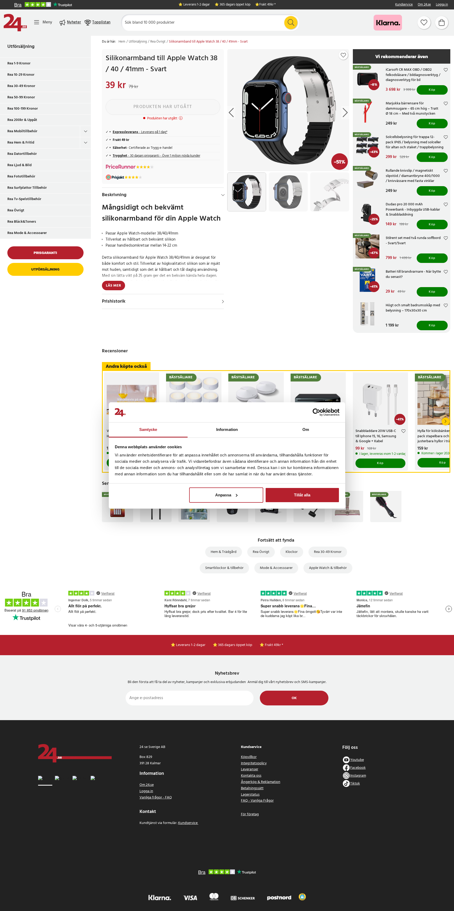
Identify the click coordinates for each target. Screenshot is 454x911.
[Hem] (15, 22)
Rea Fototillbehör (21, 177)
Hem (121, 41)
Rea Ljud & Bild (19, 165)
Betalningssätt (252, 788)
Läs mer (113, 286)
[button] (302, 897)
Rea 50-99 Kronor (21, 97)
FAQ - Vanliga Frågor (257, 801)
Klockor (292, 552)
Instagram (358, 776)
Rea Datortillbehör (22, 154)
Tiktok (355, 784)
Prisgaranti (45, 253)
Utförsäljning (20, 46)
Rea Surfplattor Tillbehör (27, 188)
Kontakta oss (251, 776)
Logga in (442, 4)
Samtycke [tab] (148, 429)
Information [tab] (227, 429)
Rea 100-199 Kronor (22, 109)
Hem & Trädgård (223, 552)
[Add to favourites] (343, 55)
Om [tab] (305, 429)
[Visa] (223, 301)
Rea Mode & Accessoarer (27, 233)
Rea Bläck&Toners (21, 222)
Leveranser (249, 769)
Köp (432, 90)
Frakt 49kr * (267, 4)
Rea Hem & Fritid (20, 143)
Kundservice (404, 4)
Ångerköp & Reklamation (260, 782)
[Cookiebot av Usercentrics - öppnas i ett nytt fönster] (316, 412)
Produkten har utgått (162, 106)
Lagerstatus (250, 795)
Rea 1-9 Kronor (18, 63)
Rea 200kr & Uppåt (22, 120)
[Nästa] (446, 421)
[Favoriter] (424, 22)
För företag (250, 814)
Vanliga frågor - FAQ (156, 798)
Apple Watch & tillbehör (328, 568)
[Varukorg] (441, 22)
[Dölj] (223, 195)
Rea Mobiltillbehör (22, 131)
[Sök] (290, 22)
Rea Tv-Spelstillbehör (24, 199)
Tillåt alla (302, 495)
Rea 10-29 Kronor (20, 75)
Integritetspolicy (254, 763)
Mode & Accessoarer (276, 568)
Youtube (357, 760)
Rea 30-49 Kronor (21, 86)
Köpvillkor (249, 757)
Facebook (358, 768)
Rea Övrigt (15, 210)
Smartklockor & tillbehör (224, 568)
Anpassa (223, 495)
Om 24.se (424, 4)
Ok (294, 698)
